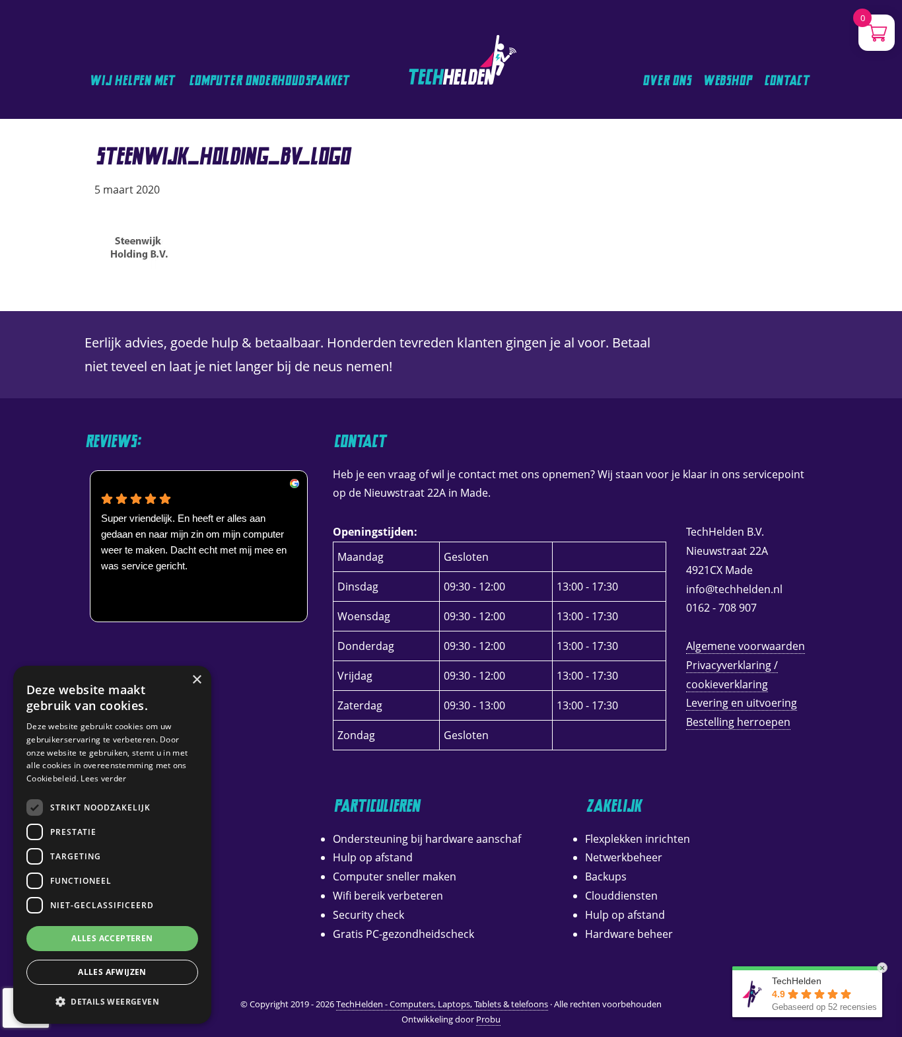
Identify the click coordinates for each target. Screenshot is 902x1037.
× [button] (196, 680)
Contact (787, 80)
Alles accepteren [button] (112, 938)
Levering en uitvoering (741, 703)
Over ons (667, 80)
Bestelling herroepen (738, 722)
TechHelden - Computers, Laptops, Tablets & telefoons (427, 3)
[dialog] (112, 845)
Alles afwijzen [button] (112, 972)
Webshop (728, 80)
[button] (112, 1002)
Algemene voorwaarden (745, 646)
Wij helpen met (134, 80)
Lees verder (103, 778)
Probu (488, 1019)
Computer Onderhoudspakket (270, 80)
